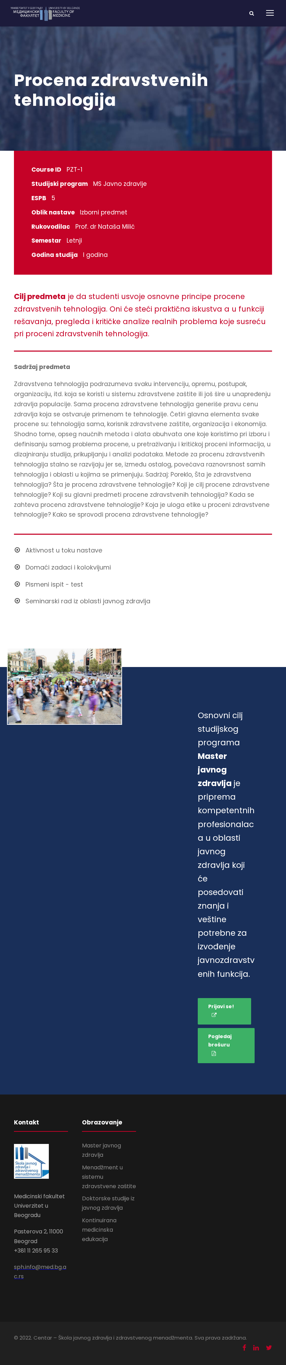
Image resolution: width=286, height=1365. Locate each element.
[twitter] (269, 1347)
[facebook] (244, 1347)
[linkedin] (256, 1347)
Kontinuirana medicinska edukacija (99, 1229)
